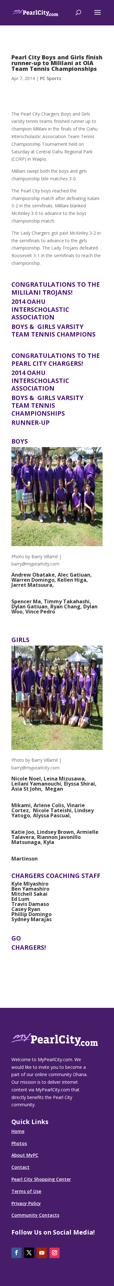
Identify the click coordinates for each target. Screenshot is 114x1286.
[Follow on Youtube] (42, 1253)
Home (17, 1131)
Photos (19, 1143)
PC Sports (50, 78)
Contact (20, 1167)
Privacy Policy (26, 1203)
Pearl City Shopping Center (41, 1179)
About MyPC (24, 1155)
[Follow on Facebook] (16, 1253)
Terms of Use (26, 1191)
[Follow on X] (29, 1253)
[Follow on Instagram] (54, 1253)
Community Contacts (35, 1215)
